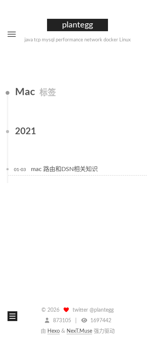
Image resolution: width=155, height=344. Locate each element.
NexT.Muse (79, 331)
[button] (12, 34)
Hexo (53, 331)
